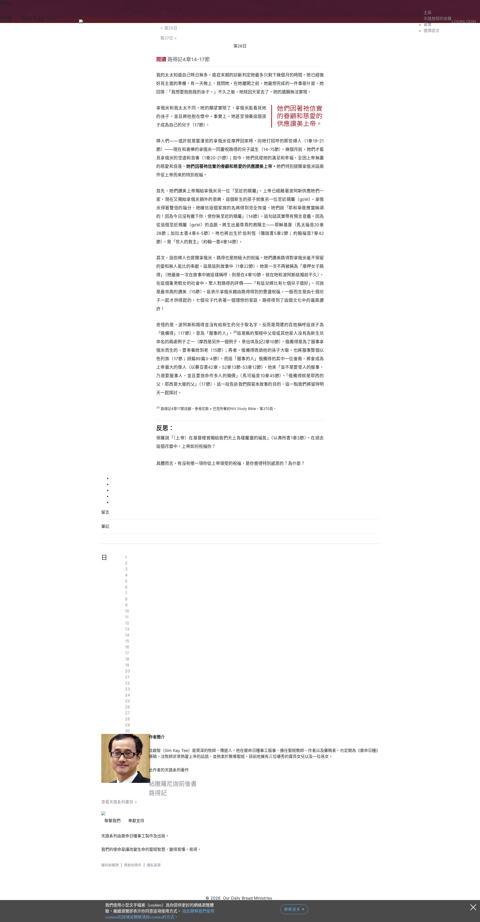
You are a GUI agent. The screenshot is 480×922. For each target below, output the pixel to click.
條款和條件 (133, 865)
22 (127, 682)
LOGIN (458, 21)
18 (127, 658)
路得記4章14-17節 (189, 59)
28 (127, 718)
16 (127, 646)
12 (127, 622)
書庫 (428, 24)
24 (127, 694)
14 (127, 634)
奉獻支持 (136, 820)
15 (127, 640)
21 (127, 676)
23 (127, 688)
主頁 (428, 12)
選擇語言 (432, 30)
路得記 (158, 793)
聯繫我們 (112, 820)
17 (127, 652)
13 (127, 628)
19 (127, 664)
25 (127, 700)
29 (127, 724)
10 (127, 611)
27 (127, 712)
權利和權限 (110, 865)
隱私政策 (154, 865)
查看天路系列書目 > (119, 801)
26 (127, 706)
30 (127, 730)
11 (126, 617)
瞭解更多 (293, 909)
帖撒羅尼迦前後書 (173, 783)
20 (127, 670)
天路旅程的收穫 (438, 18)
